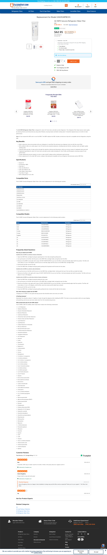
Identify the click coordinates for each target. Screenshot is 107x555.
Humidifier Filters (21, 548)
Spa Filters (20, 545)
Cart (95, 6)
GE (17, 507)
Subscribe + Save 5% (62, 40)
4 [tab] (56, 121)
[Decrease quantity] (58, 61)
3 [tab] (54, 121)
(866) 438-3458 (78, 524)
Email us (75, 522)
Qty (55, 61)
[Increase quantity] (64, 61)
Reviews (35, 537)
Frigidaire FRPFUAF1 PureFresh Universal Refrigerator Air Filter (28, 113)
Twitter (81, 534)
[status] (61, 61)
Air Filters (20, 537)
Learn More (54, 86)
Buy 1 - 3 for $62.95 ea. (69, 31)
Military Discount (37, 542)
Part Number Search (75, 184)
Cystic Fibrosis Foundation (55, 537)
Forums (67, 547)
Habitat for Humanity (53, 539)
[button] (105, 550)
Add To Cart (73, 61)
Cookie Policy (38, 552)
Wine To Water (52, 534)
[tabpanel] (28, 109)
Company (36, 531)
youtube (88, 534)
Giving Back (52, 531)
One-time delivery (62, 55)
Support (88, 6)
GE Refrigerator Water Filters (23, 511)
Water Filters (21, 539)
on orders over (46, 1)
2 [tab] (52, 121)
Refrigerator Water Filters (23, 534)
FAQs (66, 542)
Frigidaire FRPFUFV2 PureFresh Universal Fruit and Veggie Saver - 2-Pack (53, 113)
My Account (78, 6)
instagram (78, 534)
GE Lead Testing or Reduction (23, 509)
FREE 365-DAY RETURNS (63, 1)
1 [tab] (50, 121)
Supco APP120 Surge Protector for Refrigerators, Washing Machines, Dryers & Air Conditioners (78, 113)
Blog (66, 544)
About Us (36, 534)
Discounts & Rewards (39, 539)
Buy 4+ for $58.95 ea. (69, 33)
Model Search (77, 220)
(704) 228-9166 (90, 524)
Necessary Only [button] (81, 552)
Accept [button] (96, 552)
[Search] (66, 5)
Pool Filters (20, 542)
